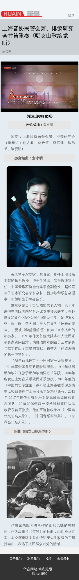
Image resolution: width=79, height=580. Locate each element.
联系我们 (33, 558)
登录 (71, 15)
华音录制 (63, 558)
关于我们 (15, 558)
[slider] (39, 103)
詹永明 (48, 125)
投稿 (48, 558)
